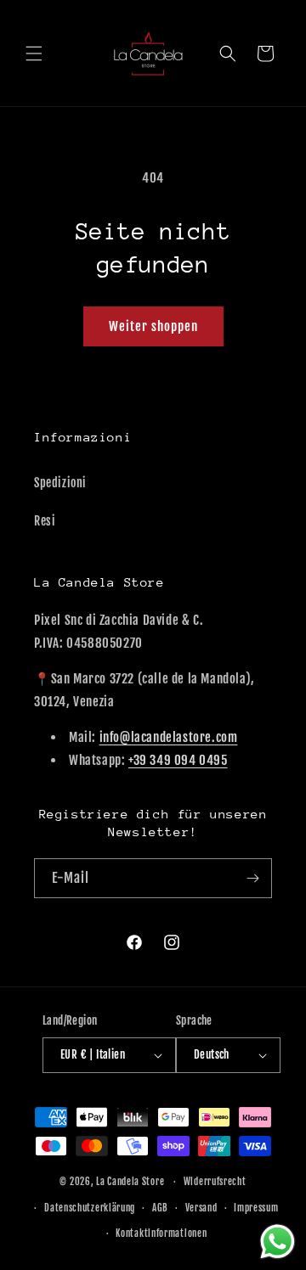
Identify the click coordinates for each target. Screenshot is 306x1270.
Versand (201, 1208)
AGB (160, 1208)
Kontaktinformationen (161, 1233)
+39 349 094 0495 (178, 760)
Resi (44, 521)
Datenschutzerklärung (89, 1208)
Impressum (256, 1208)
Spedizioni (60, 482)
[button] (34, 53)
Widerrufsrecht (215, 1182)
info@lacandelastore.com (168, 737)
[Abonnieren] (252, 878)
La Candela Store (131, 1182)
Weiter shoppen (153, 326)
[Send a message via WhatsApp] (278, 1242)
